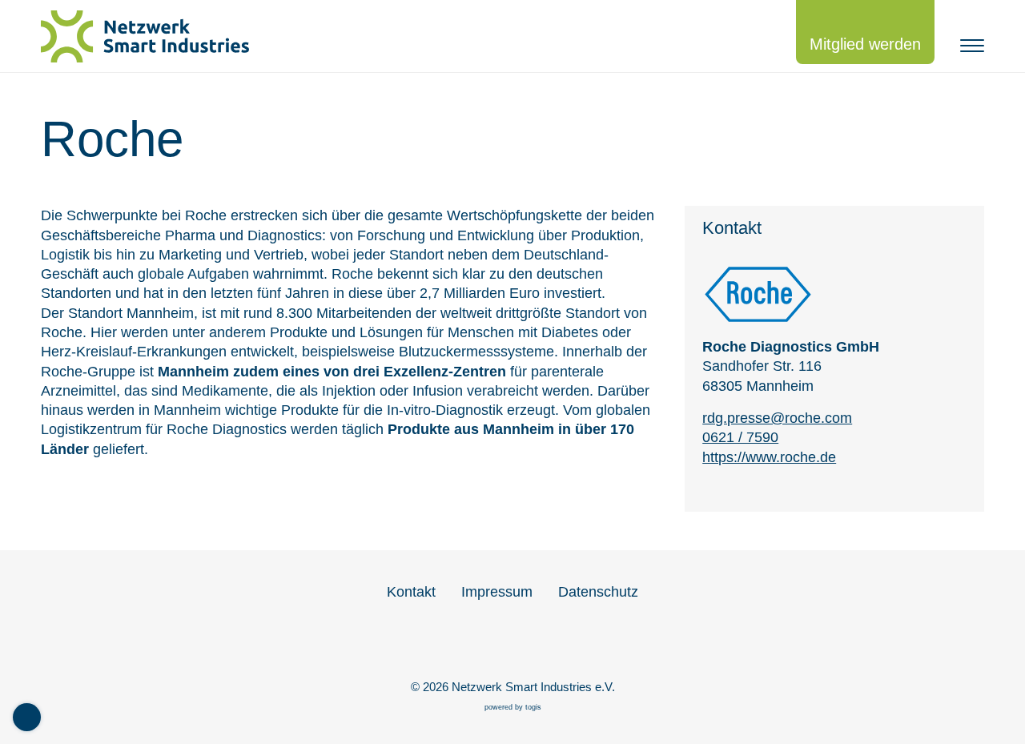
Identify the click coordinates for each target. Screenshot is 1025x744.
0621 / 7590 (740, 437)
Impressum (497, 592)
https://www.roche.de (769, 457)
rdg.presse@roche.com (777, 418)
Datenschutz (598, 592)
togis (533, 707)
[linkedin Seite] (512, 644)
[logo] (153, 36)
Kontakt (411, 592)
